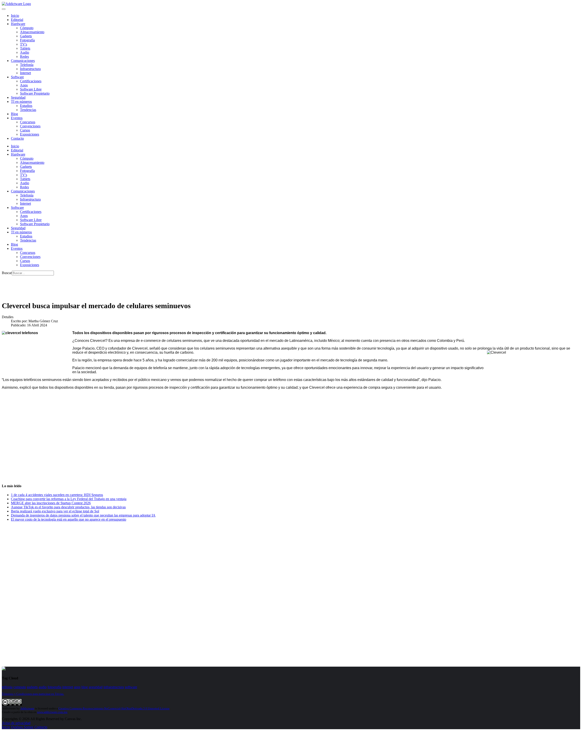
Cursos (25, 130)
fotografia (54, 687)
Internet (25, 73)
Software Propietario (35, 93)
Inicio (6, 727)
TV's (23, 44)
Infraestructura (30, 69)
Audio (24, 52)
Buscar (7, 273)
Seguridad (18, 97)
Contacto (17, 138)
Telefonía (26, 65)
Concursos (27, 122)
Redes (24, 56)
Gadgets (26, 36)
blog (84, 687)
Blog (14, 114)
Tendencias (28, 110)
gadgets (32, 687)
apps (77, 687)
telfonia (7, 687)
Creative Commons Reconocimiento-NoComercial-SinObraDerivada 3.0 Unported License (114, 708)
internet (67, 687)
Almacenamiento (32, 32)
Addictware (27, 708)
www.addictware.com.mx (52, 712)
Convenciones (30, 126)
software (131, 687)
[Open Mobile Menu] (3, 9)
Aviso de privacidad (16, 723)
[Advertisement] (84, 285)
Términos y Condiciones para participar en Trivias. (33, 694)
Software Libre (31, 89)
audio (43, 687)
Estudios (26, 106)
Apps (24, 85)
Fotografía (27, 40)
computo (19, 687)
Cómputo (26, 28)
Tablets (25, 48)
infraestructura (113, 687)
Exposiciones (29, 134)
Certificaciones (30, 81)
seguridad (96, 687)
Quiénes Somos (22, 727)
